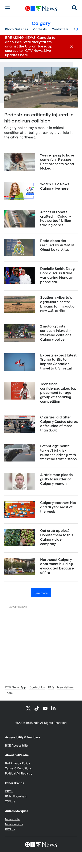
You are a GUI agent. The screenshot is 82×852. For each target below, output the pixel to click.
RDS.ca (10, 829)
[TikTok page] (36, 708)
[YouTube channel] (45, 708)
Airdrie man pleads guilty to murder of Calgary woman (56, 479)
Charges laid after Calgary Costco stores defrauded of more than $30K (59, 423)
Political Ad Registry (18, 773)
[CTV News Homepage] (41, 8)
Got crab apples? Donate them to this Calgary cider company (56, 537)
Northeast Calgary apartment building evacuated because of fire (57, 566)
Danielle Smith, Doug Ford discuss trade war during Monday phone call (57, 275)
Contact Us (60, 29)
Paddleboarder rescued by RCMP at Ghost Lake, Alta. (57, 245)
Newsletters (65, 687)
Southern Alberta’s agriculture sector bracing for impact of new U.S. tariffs (58, 304)
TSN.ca (10, 801)
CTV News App (15, 687)
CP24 (9, 791)
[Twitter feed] (28, 708)
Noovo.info (12, 819)
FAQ (51, 687)
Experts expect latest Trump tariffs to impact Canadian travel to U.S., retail (58, 361)
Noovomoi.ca (14, 824)
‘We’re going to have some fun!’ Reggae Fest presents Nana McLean (57, 161)
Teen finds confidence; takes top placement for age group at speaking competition (58, 393)
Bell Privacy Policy (17, 763)
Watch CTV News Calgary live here (54, 186)
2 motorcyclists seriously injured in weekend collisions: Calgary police (56, 332)
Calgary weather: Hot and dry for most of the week (58, 507)
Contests (40, 29)
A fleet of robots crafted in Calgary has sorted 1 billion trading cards (55, 218)
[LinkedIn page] (53, 708)
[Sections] (7, 8)
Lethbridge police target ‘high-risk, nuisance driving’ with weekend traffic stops (58, 452)
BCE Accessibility (17, 745)
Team (9, 693)
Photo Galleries (16, 29)
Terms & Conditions (18, 768)
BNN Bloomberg (16, 796)
